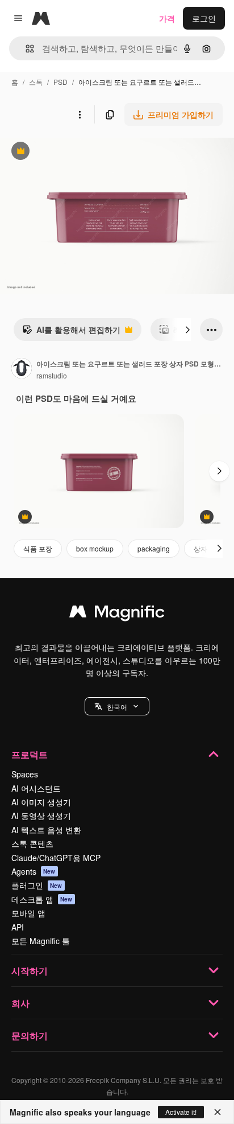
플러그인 (36, 885)
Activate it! (181, 1112)
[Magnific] (117, 614)
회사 (20, 1003)
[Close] (217, 1112)
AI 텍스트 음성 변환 (46, 829)
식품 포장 (37, 548)
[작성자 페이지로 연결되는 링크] (21, 369)
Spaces (24, 774)
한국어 (117, 706)
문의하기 (29, 1035)
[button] (117, 706)
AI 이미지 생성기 (41, 802)
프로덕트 (29, 754)
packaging (153, 548)
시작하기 (29, 970)
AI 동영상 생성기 (41, 815)
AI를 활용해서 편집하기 (71, 332)
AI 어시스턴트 (36, 788)
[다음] (187, 329)
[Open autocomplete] (25, 48)
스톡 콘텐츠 (32, 843)
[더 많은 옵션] (79, 114)
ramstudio (51, 375)
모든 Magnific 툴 (40, 940)
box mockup (95, 548)
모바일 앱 (28, 913)
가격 (167, 18)
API (17, 927)
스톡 (36, 82)
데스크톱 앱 (42, 899)
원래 (65, 152)
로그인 (204, 18)
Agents (33, 871)
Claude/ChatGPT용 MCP (56, 857)
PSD (60, 82)
